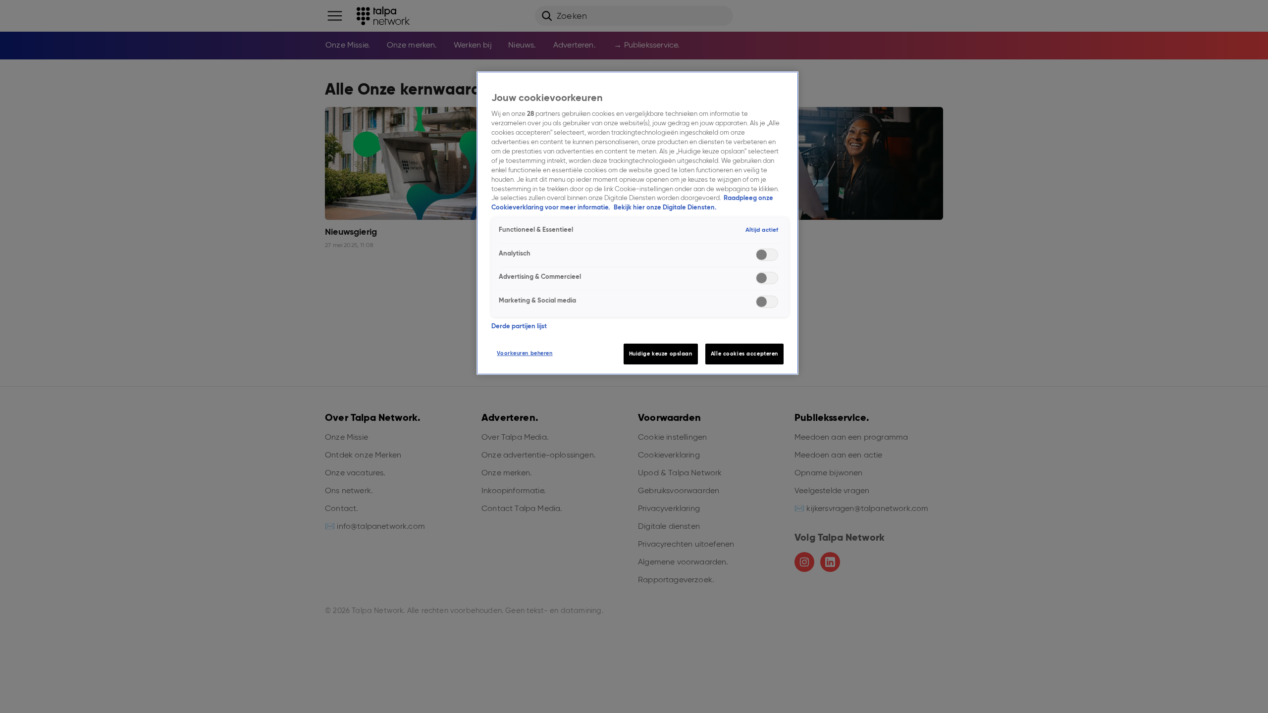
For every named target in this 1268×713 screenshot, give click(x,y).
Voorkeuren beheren (524, 353)
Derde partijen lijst (519, 326)
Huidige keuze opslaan (660, 353)
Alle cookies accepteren (744, 353)
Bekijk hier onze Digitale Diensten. (665, 207)
